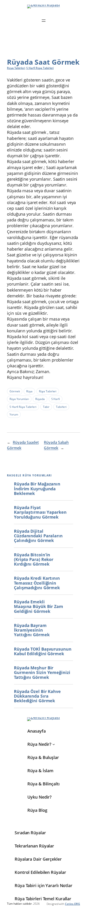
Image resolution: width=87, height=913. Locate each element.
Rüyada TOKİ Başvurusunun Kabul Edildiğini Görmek (42, 651)
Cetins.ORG (72, 904)
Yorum (14, 414)
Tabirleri (61, 407)
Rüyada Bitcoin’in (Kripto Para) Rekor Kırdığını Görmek (33, 559)
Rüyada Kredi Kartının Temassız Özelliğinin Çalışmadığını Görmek (37, 583)
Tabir (46, 407)
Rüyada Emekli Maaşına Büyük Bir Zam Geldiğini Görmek (38, 606)
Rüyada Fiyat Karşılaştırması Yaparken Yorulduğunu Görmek (40, 512)
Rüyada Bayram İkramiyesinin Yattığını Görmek (31, 630)
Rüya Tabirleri (16, 68)
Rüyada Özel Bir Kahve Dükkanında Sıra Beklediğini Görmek (37, 696)
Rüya (29, 391)
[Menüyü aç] (43, 20)
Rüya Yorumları (19, 399)
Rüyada (40, 399)
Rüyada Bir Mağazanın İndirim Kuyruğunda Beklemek (37, 489)
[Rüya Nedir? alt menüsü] (53, 744)
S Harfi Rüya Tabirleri (40, 68)
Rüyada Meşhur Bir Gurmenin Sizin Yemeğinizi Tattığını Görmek (42, 672)
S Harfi (55, 399)
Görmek (15, 391)
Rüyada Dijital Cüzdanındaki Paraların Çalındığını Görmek (38, 536)
